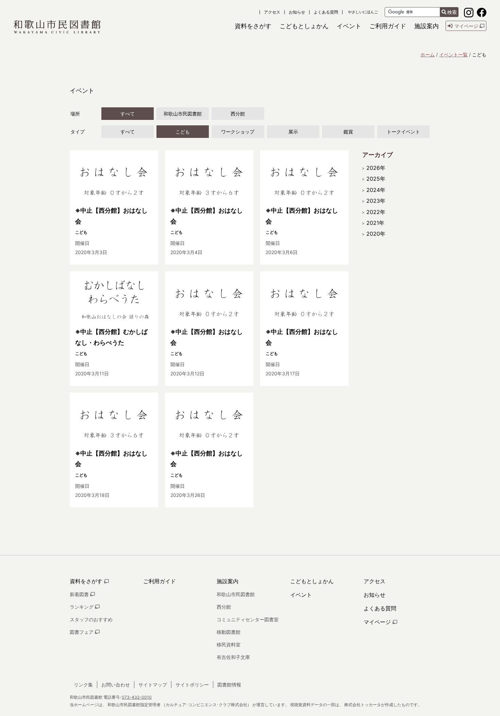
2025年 (375, 179)
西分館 (238, 114)
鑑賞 (348, 132)
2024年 (375, 190)
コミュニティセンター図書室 (248, 619)
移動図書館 (228, 632)
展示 (293, 132)
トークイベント (403, 132)
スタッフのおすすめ (91, 619)
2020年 (375, 234)
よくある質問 (326, 12)
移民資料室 (228, 644)
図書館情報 (229, 684)
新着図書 (80, 594)
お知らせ (297, 12)
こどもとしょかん (312, 581)
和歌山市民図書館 (183, 114)
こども (183, 132)
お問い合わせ (115, 684)
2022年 (375, 212)
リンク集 (83, 684)
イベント (301, 594)
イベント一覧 (453, 54)
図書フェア (82, 632)
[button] (253, 26)
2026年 (375, 168)
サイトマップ (152, 684)
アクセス (272, 12)
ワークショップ (237, 132)
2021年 (375, 223)
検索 (452, 12)
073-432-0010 (137, 697)
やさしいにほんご (363, 12)
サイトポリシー (192, 684)
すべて (127, 114)
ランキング (82, 607)
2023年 (375, 201)
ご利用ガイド (159, 581)
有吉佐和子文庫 (233, 657)
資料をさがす (87, 581)
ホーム (427, 54)
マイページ (378, 622)
